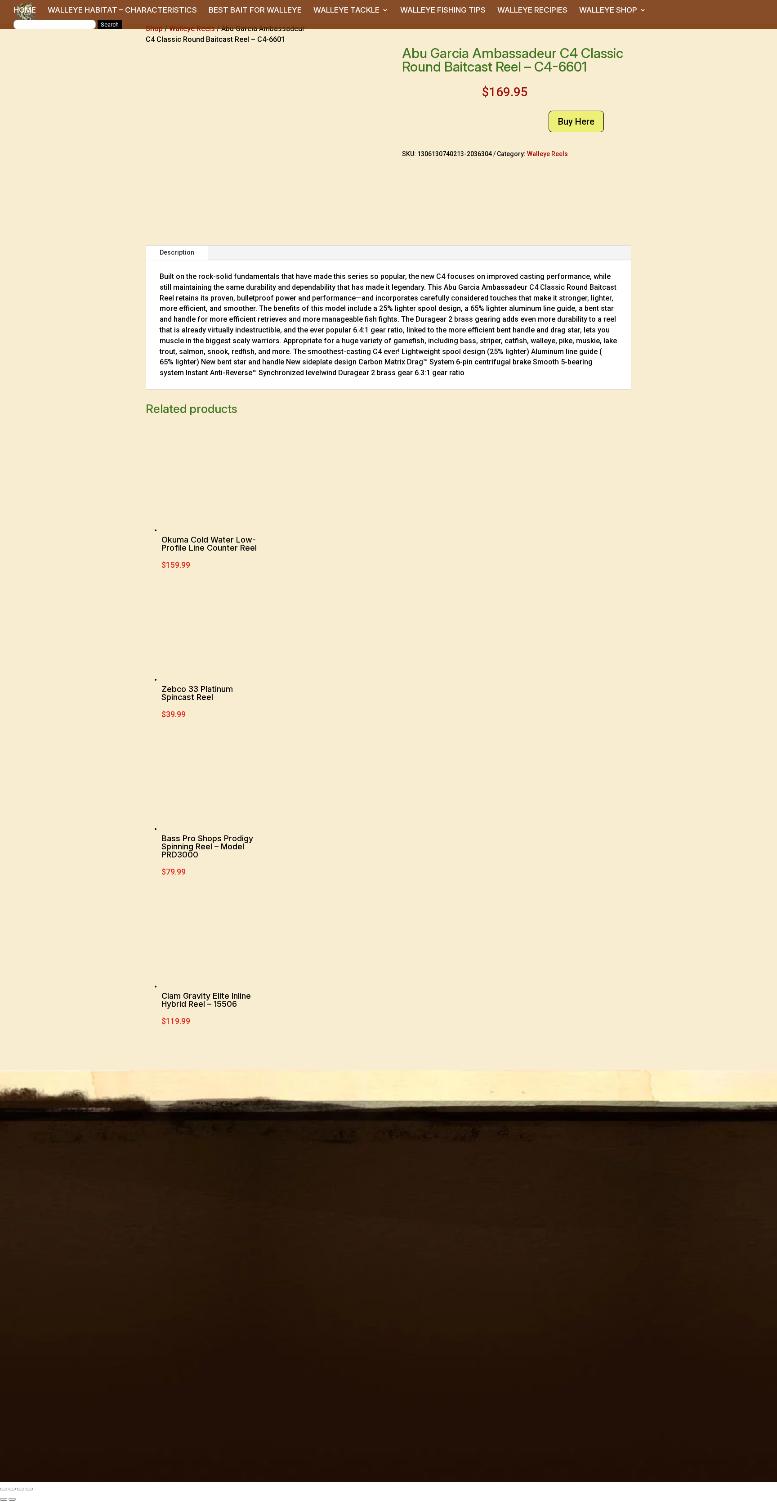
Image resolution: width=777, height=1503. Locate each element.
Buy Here (576, 121)
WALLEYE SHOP (608, 10)
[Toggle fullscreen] (12, 1489)
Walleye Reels (547, 153)
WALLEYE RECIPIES (532, 10)
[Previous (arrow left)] (3, 1499)
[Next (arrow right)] (12, 1499)
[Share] (20, 1489)
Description (177, 252)
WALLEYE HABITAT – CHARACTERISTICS (122, 10)
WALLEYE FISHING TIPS (443, 10)
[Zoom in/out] (3, 1489)
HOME (24, 10)
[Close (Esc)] (29, 1489)
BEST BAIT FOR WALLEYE (255, 10)
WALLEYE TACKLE (346, 10)
